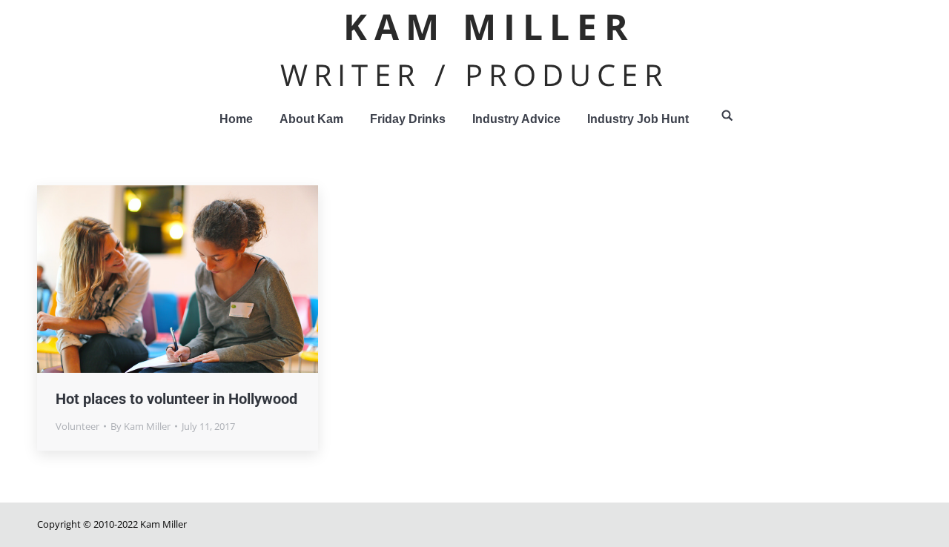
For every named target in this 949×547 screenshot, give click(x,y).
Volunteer (77, 426)
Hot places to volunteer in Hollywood (176, 399)
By (140, 426)
